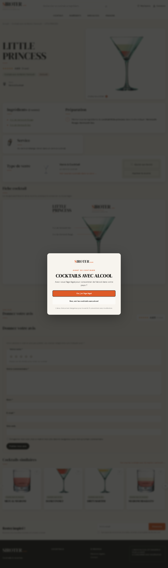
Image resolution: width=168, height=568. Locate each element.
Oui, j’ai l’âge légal (84, 293)
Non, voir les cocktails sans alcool (84, 301)
